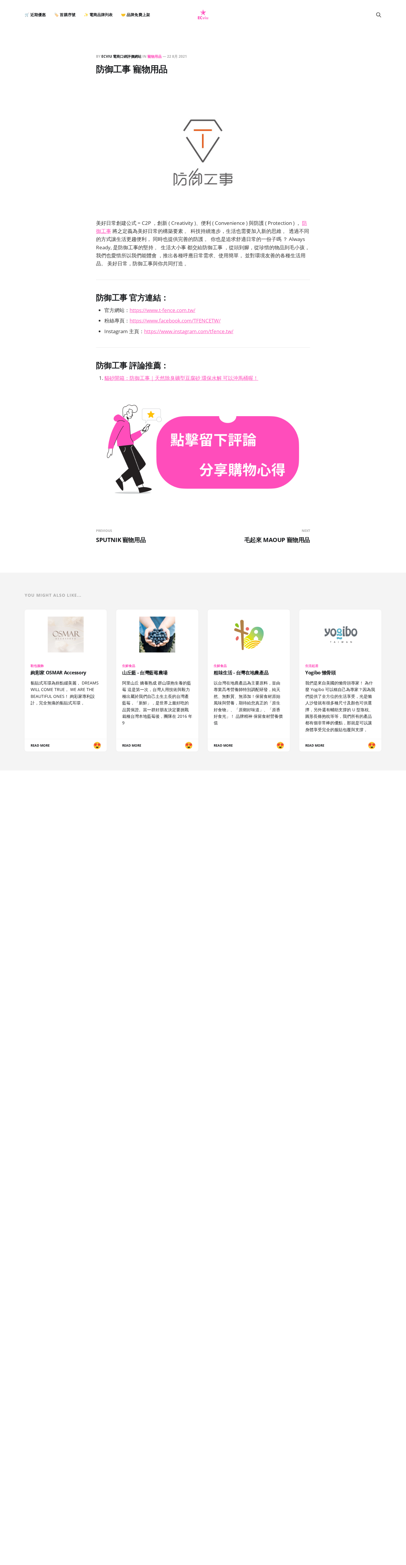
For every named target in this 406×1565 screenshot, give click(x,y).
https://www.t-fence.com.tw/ (162, 310)
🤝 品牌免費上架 (135, 14)
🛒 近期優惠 (35, 14)
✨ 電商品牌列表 (98, 14)
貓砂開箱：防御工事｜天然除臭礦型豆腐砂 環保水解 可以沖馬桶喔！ (181, 378)
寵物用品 (154, 56)
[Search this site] (378, 14)
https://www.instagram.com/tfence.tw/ (188, 331)
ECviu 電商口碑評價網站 (121, 56)
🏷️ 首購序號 (64, 14)
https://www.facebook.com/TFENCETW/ (175, 320)
